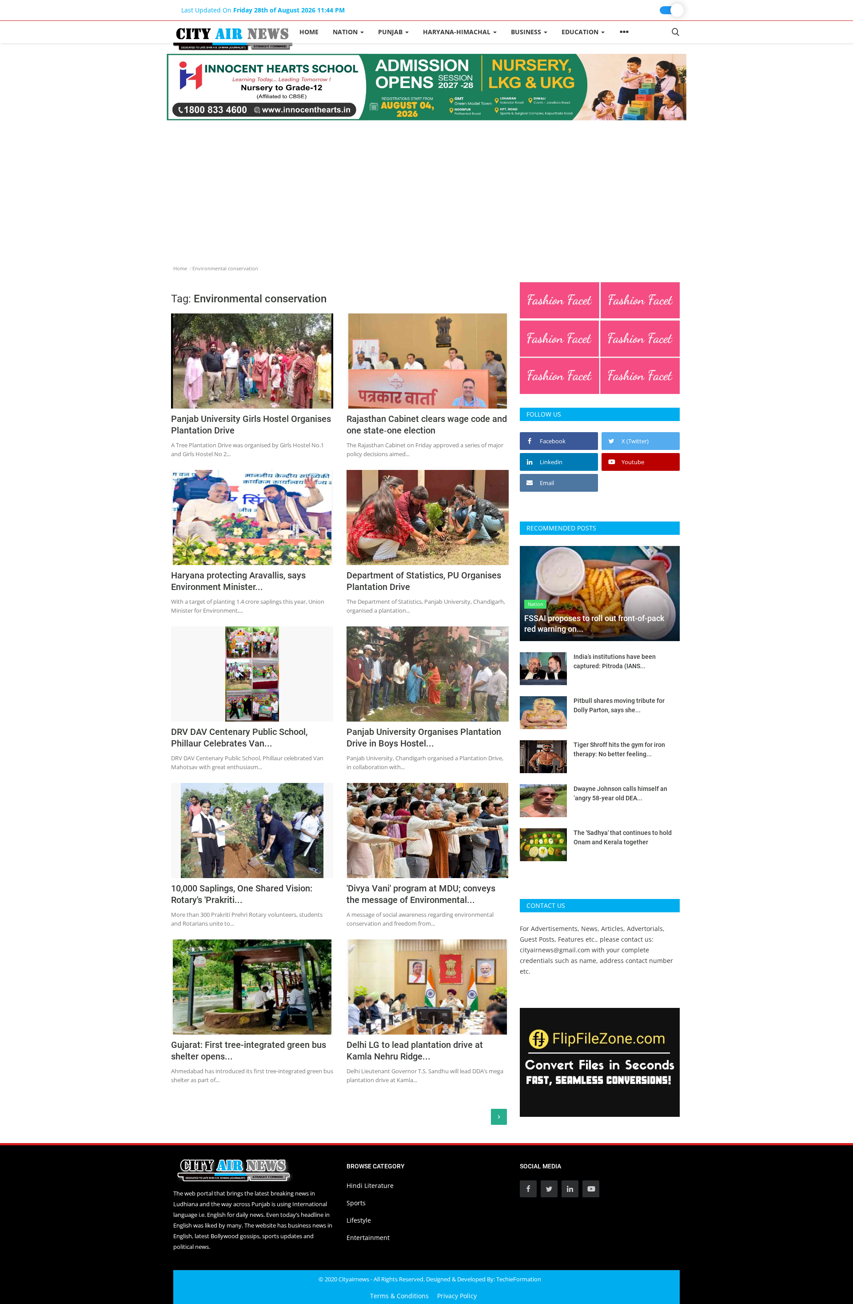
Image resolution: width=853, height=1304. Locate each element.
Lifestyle (359, 1220)
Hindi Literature (370, 1185)
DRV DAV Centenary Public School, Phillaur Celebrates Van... (239, 737)
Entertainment (368, 1237)
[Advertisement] (426, 187)
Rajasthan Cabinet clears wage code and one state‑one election (427, 424)
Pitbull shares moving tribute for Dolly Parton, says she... (619, 705)
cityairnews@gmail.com (555, 950)
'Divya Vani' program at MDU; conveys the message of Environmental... (421, 894)
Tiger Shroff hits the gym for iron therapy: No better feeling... (619, 749)
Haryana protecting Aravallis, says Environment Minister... (238, 581)
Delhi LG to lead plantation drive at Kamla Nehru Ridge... (415, 1050)
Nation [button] (346, 32)
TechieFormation (518, 1279)
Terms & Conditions (399, 1296)
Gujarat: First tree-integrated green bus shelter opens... (248, 1050)
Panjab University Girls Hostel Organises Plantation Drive (251, 424)
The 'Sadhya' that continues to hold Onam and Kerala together (623, 837)
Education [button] (581, 32)
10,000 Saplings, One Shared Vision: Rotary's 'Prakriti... (241, 894)
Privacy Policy (457, 1296)
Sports (356, 1203)
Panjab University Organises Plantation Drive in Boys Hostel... (424, 737)
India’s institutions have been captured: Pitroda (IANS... (615, 661)
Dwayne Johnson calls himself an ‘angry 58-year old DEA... (620, 793)
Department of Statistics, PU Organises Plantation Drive (424, 581)
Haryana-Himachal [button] (457, 32)
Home (309, 32)
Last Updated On (263, 10)
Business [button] (527, 32)
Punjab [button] (391, 32)
